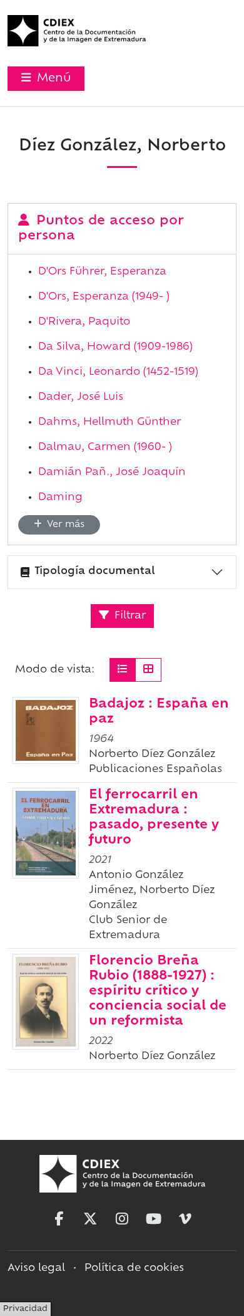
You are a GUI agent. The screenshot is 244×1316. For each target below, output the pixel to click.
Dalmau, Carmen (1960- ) (105, 447)
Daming (60, 498)
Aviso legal (36, 1268)
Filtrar (128, 616)
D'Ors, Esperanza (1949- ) (104, 297)
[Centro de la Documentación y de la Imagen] (77, 31)
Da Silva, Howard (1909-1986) (115, 347)
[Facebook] (59, 1219)
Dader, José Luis (80, 397)
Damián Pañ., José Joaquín (112, 472)
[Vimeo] (185, 1219)
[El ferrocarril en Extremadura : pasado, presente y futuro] (46, 833)
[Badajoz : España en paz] (46, 730)
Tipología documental (94, 572)
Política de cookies (134, 1268)
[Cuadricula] (148, 670)
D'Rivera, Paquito (84, 322)
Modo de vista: (54, 670)
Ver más (64, 525)
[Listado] (122, 670)
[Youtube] (154, 1219)
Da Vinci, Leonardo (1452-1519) (118, 372)
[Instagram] (122, 1219)
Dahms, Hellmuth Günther (109, 422)
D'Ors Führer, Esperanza (102, 272)
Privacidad (25, 1309)
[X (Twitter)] (90, 1219)
